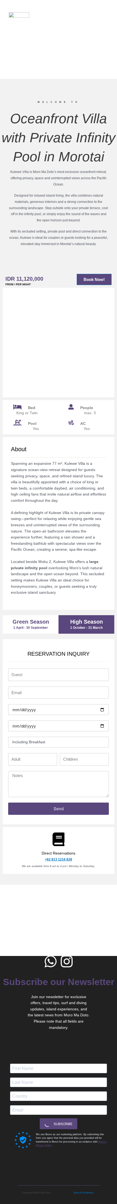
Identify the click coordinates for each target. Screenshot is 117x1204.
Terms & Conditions (83, 1192)
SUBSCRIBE (62, 1124)
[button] (104, 15)
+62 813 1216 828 (58, 859)
